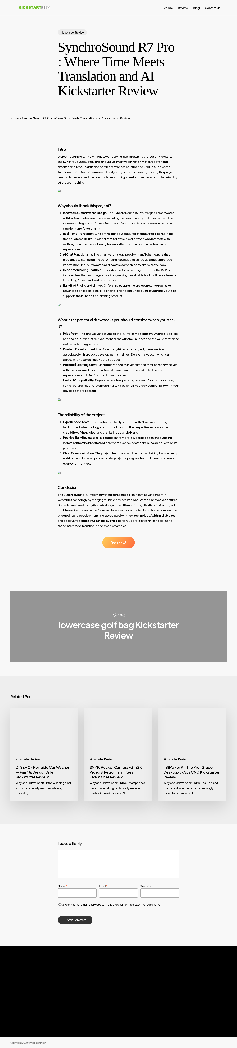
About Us (159, 988)
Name (62, 886)
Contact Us (196, 995)
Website (145, 886)
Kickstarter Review (72, 32)
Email (103, 886)
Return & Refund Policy (168, 1002)
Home (14, 118)
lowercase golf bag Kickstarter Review (118, 626)
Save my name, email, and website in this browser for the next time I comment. (110, 904)
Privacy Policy (162, 995)
